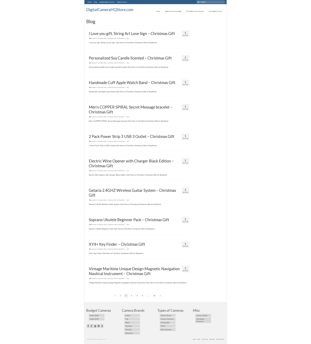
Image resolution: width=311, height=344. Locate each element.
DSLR (163, 326)
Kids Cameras (166, 330)
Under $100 (94, 319)
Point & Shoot (166, 315)
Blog (95, 2)
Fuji (126, 319)
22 (154, 296)
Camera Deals (201, 315)
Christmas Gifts (102, 38)
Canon (127, 315)
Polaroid (128, 330)
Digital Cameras (122, 2)
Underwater (165, 322)
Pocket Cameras (167, 319)
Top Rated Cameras (200, 320)
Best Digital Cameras (215, 11)
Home (89, 2)
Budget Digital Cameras (107, 2)
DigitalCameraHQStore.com (109, 9)
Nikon (127, 322)
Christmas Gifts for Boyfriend (115, 38)
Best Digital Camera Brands (195, 11)
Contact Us (205, 339)
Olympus (128, 326)
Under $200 (94, 315)
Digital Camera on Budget (173, 11)
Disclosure (212, 339)
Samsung (129, 333)
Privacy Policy (220, 339)
